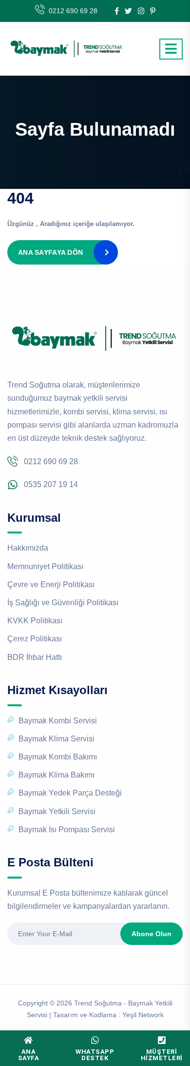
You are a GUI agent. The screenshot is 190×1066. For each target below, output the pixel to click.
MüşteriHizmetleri (162, 1055)
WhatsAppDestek (95, 1055)
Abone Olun (151, 934)
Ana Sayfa (28, 1055)
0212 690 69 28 (73, 11)
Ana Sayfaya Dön (50, 252)
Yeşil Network (143, 1015)
